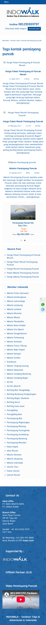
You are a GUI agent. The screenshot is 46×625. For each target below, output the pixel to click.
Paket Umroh (13, 471)
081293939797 (28, 24)
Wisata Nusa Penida (16, 325)
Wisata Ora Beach (15, 329)
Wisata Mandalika (15, 321)
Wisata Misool (13, 317)
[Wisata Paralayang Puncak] (23, 163)
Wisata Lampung (15, 305)
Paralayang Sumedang (17, 434)
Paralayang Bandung (17, 438)
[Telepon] (43, 309)
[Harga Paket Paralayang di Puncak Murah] (23, 64)
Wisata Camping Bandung (19, 374)
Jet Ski (10, 382)
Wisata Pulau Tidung (16, 346)
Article (36, 79)
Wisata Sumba (13, 358)
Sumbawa (11, 362)
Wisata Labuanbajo (16, 301)
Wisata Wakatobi (15, 370)
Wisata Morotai (14, 313)
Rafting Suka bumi (15, 406)
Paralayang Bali (14, 418)
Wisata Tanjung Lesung (17, 366)
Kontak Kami (34, 29)
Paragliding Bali (14, 414)
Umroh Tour (12, 467)
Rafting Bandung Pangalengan (21, 394)
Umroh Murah (13, 475)
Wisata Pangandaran (17, 333)
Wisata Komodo (14, 341)
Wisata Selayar (14, 354)
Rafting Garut (13, 402)
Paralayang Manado (16, 442)
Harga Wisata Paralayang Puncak (23, 277)
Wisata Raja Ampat (16, 349)
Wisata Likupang (14, 459)
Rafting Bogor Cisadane (18, 398)
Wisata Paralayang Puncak (23, 168)
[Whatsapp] (43, 304)
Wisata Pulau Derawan (18, 293)
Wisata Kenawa (14, 455)
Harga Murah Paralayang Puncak (23, 269)
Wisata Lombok (14, 309)
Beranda (5, 40)
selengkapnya (23, 103)
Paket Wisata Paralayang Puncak (23, 273)
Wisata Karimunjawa (16, 297)
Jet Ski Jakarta (14, 386)
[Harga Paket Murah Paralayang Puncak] (23, 114)
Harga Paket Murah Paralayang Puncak (23, 121)
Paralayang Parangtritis (18, 430)
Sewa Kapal (12, 447)
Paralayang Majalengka (18, 422)
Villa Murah (12, 451)
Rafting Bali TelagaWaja (18, 390)
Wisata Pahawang (15, 337)
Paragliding (12, 410)
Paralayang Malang (16, 426)
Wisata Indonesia (15, 463)
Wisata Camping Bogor (17, 378)
